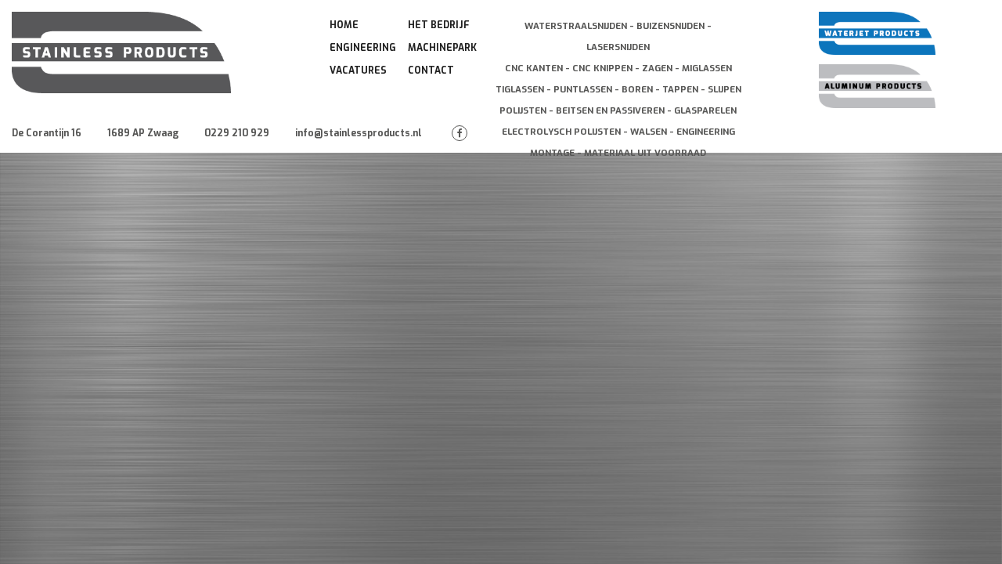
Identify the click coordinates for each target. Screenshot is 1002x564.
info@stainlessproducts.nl (358, 133)
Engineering (363, 48)
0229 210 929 (236, 133)
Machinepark (442, 48)
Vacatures (358, 70)
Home (344, 25)
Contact (431, 70)
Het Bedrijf (439, 25)
